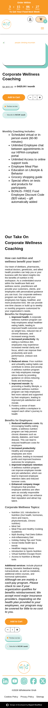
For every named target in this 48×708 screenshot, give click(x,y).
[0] (41, 19)
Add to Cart (14, 97)
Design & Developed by (26, 705)
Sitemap (40, 697)
